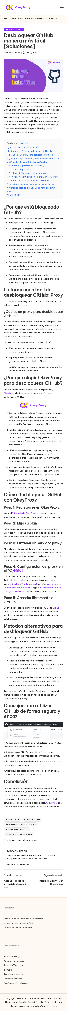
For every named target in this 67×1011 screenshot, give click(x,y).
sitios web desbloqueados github (19, 834)
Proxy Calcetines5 (13, 978)
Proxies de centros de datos (18, 927)
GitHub (56, 607)
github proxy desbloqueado (17, 829)
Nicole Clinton (17, 851)
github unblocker (12, 819)
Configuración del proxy (16, 983)
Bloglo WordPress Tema (45, 1005)
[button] (18, 864)
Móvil (18, 571)
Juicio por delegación (14, 960)
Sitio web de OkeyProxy (24, 513)
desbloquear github (32, 819)
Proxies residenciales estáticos (19, 923)
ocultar (23, 143)
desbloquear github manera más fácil (21, 824)
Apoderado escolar (14, 974)
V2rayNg (14, 583)
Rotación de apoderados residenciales (23, 918)
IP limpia (8, 969)
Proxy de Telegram (13, 965)
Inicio (6, 19)
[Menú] (61, 7)
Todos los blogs (12, 956)
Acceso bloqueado (13, 29)
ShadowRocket (29, 583)
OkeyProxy (9, 393)
